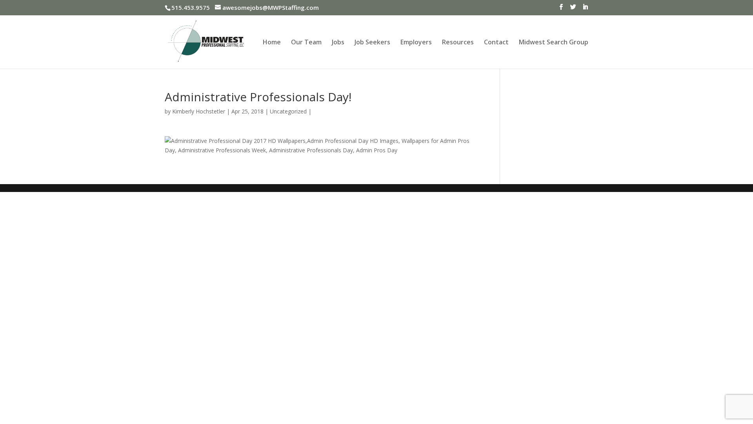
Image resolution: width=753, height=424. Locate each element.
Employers (416, 42)
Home (272, 42)
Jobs (338, 42)
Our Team (306, 42)
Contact (496, 42)
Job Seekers (372, 42)
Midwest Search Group (553, 42)
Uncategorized (288, 111)
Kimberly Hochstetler (198, 111)
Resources (458, 42)
